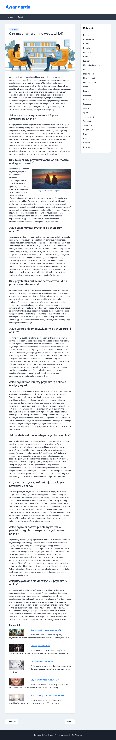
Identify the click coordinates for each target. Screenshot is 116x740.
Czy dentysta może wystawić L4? (45, 680)
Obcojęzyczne (89, 82)
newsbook (65, 735)
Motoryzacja (88, 74)
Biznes (86, 35)
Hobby (86, 56)
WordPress (49, 735)
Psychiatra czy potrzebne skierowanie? (48, 695)
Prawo (86, 91)
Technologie (88, 117)
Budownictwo (89, 39)
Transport (87, 121)
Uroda (10, 17)
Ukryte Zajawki (89, 130)
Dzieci (86, 44)
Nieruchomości (89, 78)
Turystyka (87, 125)
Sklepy (86, 108)
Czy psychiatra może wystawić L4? (46, 630)
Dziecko (86, 48)
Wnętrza (86, 143)
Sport (85, 112)
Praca (85, 87)
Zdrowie (14, 29)
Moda (85, 69)
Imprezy (86, 61)
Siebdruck (87, 104)
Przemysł (87, 95)
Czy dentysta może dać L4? (43, 661)
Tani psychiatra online (40, 645)
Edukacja (87, 52)
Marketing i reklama (91, 65)
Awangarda (17, 7)
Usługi (20, 17)
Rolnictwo (87, 99)
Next (70, 722)
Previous (11, 722)
